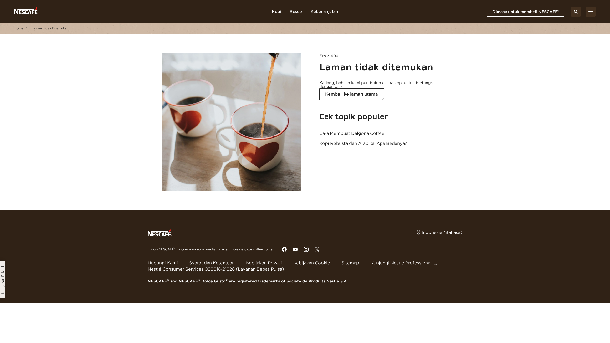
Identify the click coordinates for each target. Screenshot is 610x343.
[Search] (576, 12)
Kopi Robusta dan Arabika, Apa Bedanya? (363, 143)
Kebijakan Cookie (311, 263)
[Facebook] (284, 249)
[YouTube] (295, 249)
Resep (296, 11)
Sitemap (350, 263)
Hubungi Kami (163, 263)
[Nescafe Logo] (26, 11)
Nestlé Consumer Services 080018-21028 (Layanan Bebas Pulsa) (216, 269)
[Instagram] (306, 249)
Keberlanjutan (324, 11)
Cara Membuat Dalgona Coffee (351, 133)
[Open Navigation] (591, 12)
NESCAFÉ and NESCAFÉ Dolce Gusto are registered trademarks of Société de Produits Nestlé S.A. (248, 281)
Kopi (276, 11)
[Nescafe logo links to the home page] (160, 232)
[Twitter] (317, 249)
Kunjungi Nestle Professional (401, 263)
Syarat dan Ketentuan (212, 263)
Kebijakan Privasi (264, 263)
